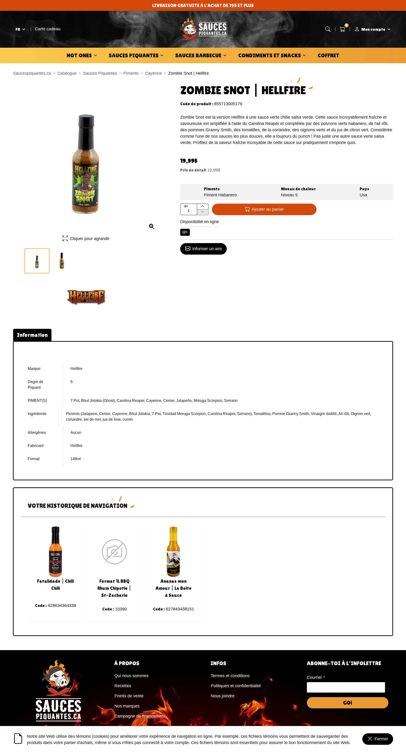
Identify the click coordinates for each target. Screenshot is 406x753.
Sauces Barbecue (198, 55)
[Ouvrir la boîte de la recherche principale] (328, 29)
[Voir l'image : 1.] (37, 261)
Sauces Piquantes (134, 55)
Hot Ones (79, 55)
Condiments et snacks (269, 55)
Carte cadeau (47, 29)
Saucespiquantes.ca (32, 73)
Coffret (328, 55)
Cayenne (153, 73)
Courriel (316, 677)
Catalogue (67, 73)
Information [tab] (32, 335)
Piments (131, 73)
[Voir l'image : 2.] (62, 261)
